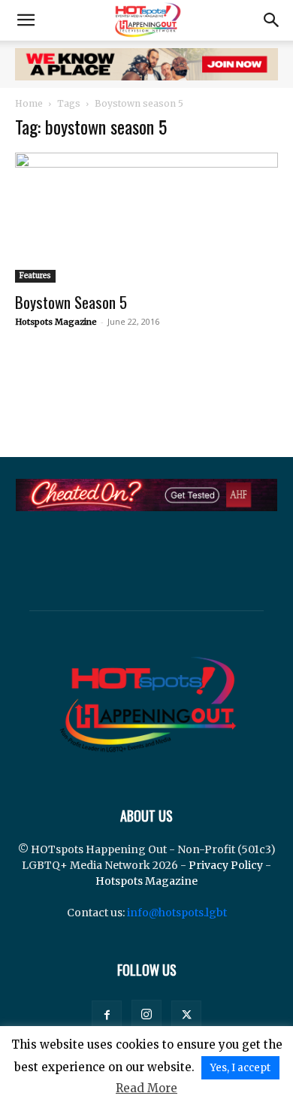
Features (35, 275)
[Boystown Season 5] (146, 218)
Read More (146, 1088)
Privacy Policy (226, 865)
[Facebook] (107, 1016)
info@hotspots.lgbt (177, 912)
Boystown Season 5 (71, 301)
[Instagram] (146, 1015)
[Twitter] (186, 1016)
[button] (26, 20)
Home (29, 103)
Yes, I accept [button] (240, 1067)
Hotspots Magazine (56, 321)
